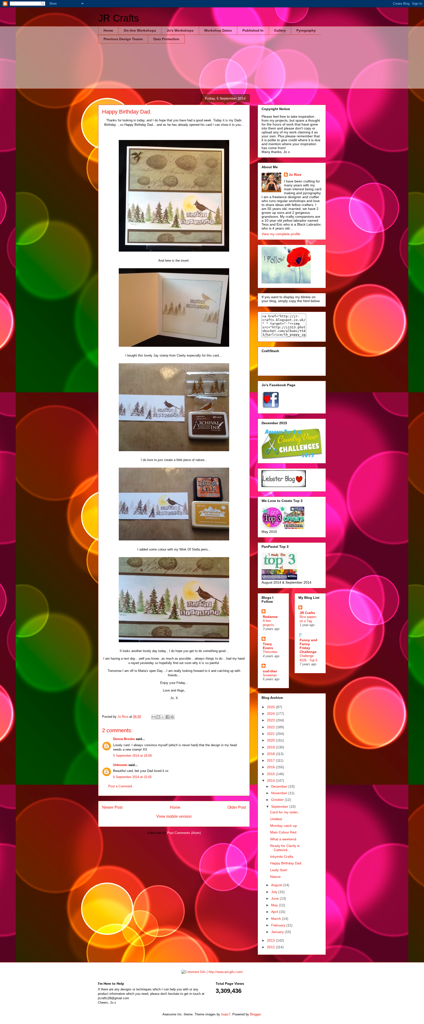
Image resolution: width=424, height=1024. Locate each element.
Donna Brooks (124, 739)
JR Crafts (118, 18)
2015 (271, 774)
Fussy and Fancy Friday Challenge (308, 646)
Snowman (270, 675)
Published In (253, 30)
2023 (271, 720)
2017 (271, 760)
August (277, 885)
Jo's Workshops (180, 30)
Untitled (276, 819)
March (276, 919)
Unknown (120, 765)
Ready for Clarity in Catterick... (285, 848)
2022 (271, 727)
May (275, 905)
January (278, 932)
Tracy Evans (268, 646)
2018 (271, 754)
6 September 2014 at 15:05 (132, 777)
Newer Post (112, 807)
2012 (271, 947)
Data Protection (166, 39)
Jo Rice (295, 175)
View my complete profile (281, 234)
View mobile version (174, 816)
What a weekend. (283, 839)
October (278, 800)
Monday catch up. (284, 826)
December (279, 786)
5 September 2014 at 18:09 (132, 755)
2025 (271, 707)
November (279, 793)
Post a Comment (120, 786)
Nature (275, 877)
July (274, 892)
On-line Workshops (140, 30)
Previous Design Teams (123, 39)
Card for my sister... (285, 812)
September (280, 806)
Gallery (280, 30)
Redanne (270, 617)
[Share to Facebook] (167, 717)
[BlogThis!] (158, 717)
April (275, 912)
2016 (271, 767)
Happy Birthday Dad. (286, 863)
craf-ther (270, 671)
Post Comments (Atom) (184, 833)
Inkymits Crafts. (282, 856)
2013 (271, 940)
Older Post (236, 807)
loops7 (225, 1014)
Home (108, 30)
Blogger (255, 1014)
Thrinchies (270, 652)
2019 (271, 747)
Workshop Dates (218, 30)
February (278, 925)
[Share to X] (162, 717)
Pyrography (306, 30)
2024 (271, 714)
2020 (271, 740)
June (275, 898)
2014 (271, 780)
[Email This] (153, 717)
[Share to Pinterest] (172, 717)
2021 (271, 734)
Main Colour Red (283, 832)
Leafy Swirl (278, 870)
